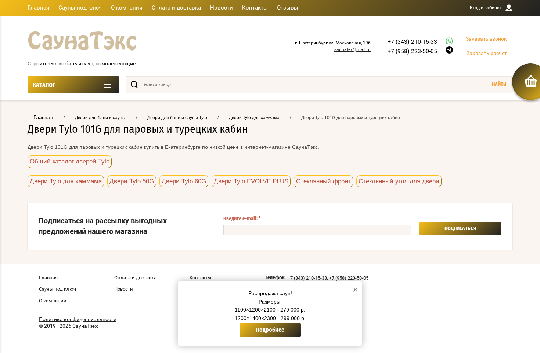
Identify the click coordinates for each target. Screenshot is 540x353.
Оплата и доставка (176, 7)
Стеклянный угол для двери (399, 181)
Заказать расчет (487, 53)
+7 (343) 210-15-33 (412, 41)
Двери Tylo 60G (184, 181)
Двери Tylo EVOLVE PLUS (251, 181)
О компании (127, 7)
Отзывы (287, 7)
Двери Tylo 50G (131, 181)
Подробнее (270, 330)
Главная (38, 7)
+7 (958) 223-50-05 (412, 51)
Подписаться (460, 228)
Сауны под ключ (80, 7)
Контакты (255, 7)
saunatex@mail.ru (352, 49)
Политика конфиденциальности (77, 319)
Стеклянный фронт (323, 181)
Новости (221, 7)
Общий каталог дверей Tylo (69, 161)
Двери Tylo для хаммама (66, 181)
